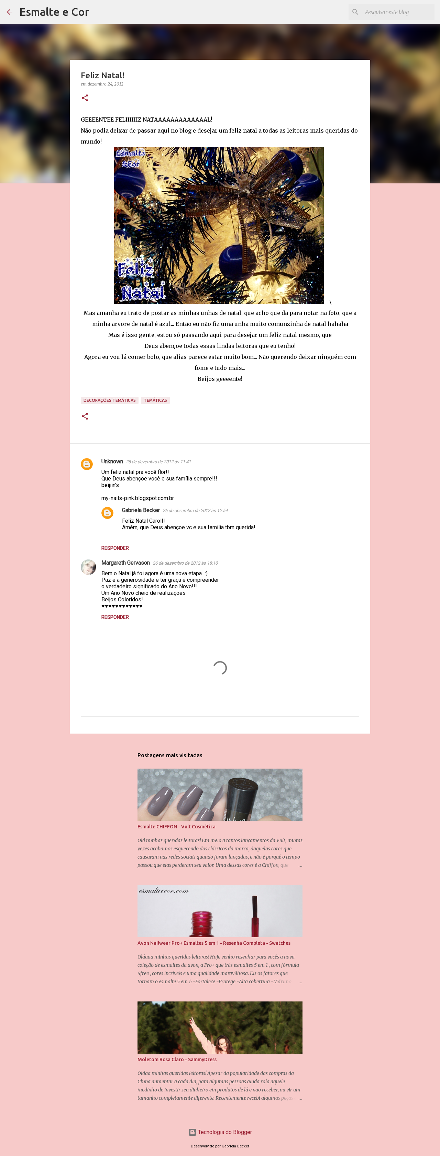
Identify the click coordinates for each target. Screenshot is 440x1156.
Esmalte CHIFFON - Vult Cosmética (177, 826)
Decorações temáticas (110, 400)
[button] (85, 98)
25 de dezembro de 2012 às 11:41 (158, 461)
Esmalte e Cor (54, 11)
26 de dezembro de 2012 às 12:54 (195, 510)
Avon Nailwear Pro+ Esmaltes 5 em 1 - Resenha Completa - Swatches (214, 943)
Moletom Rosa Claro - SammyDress (177, 1059)
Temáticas (155, 400)
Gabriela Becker (141, 510)
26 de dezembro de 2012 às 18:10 (185, 563)
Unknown (112, 461)
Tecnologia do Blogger (224, 1132)
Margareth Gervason (125, 562)
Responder (115, 548)
